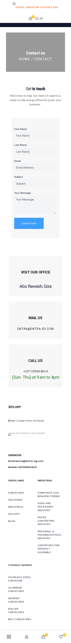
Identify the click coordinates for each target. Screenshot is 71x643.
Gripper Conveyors (16, 600)
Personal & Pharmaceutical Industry (50, 535)
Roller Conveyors (16, 611)
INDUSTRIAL (16, 507)
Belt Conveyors (19, 619)
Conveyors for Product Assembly (49, 549)
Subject (18, 176)
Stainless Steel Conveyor (19, 579)
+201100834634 (35, 371)
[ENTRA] (35, 7)
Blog (11, 521)
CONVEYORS (16, 493)
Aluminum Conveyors (16, 589)
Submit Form (28, 223)
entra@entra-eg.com (35, 328)
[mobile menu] (66, 7)
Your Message (22, 192)
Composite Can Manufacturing (49, 495)
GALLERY (14, 514)
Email (17, 160)
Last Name (20, 144)
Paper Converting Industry (46, 521)
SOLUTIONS (15, 500)
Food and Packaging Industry (45, 506)
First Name (20, 129)
